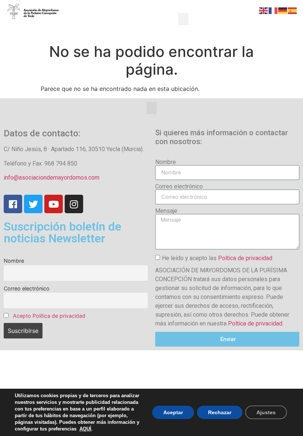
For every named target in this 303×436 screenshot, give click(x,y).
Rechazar (219, 412)
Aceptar (173, 412)
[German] (283, 10)
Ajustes (266, 412)
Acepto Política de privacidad (49, 316)
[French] (273, 10)
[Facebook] (13, 204)
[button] (183, 19)
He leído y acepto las (217, 258)
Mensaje (166, 211)
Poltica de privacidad (245, 258)
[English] (264, 10)
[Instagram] (74, 204)
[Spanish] (292, 10)
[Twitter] (33, 204)
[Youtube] (53, 204)
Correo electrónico (27, 288)
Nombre (14, 261)
